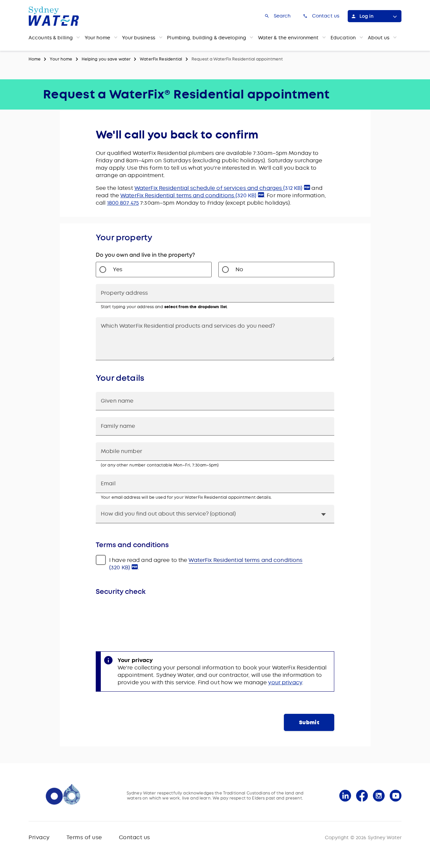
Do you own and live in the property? (145, 255)
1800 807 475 (123, 202)
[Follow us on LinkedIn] (345, 796)
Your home (97, 38)
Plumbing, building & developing (206, 38)
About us (379, 38)
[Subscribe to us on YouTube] (395, 796)
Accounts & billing (51, 38)
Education (343, 38)
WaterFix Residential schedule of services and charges (218, 188)
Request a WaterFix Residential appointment (237, 59)
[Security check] (215, 618)
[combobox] (215, 293)
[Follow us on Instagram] (379, 796)
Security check (120, 591)
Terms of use (84, 837)
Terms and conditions (132, 544)
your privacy (285, 682)
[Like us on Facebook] (362, 796)
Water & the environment (288, 38)
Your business (138, 38)
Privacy (39, 837)
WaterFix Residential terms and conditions (188, 195)
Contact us (134, 837)
